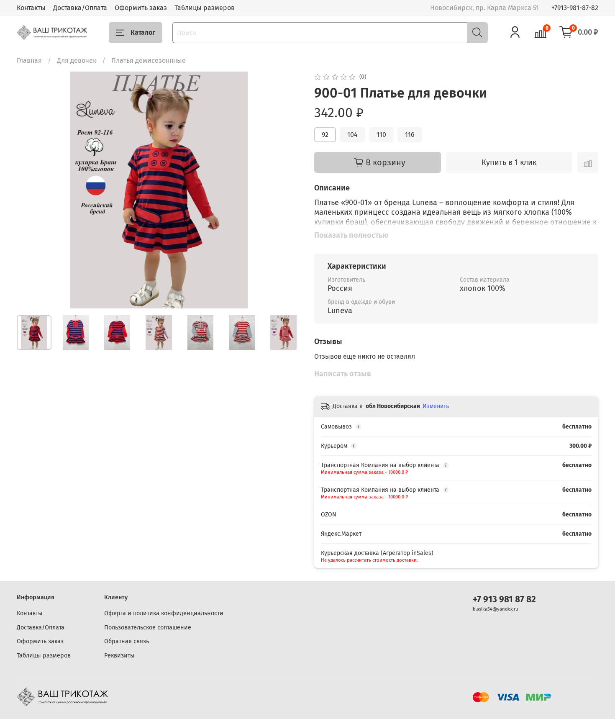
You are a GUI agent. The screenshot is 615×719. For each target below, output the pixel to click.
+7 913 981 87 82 (504, 599)
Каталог (143, 32)
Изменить (436, 406)
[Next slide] (287, 190)
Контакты (31, 8)
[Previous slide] (30, 190)
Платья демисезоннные (148, 60)
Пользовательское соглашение (147, 627)
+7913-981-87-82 (574, 8)
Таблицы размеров (204, 8)
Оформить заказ (141, 8)
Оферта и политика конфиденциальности (163, 613)
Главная (29, 60)
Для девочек (76, 60)
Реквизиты (119, 655)
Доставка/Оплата (80, 8)
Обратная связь (126, 641)
